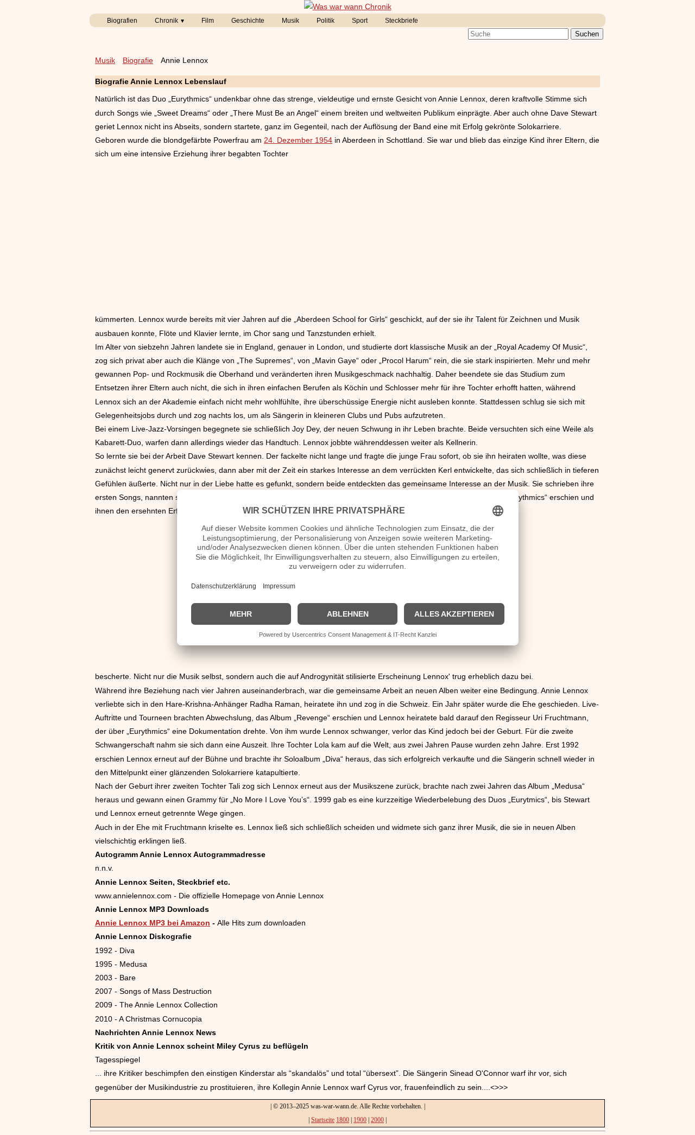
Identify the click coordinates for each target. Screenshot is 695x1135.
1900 (360, 1120)
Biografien (122, 20)
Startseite (322, 1120)
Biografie (138, 60)
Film (207, 20)
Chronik (166, 20)
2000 (377, 1120)
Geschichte (247, 20)
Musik (290, 20)
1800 (342, 1120)
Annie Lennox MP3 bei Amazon (152, 922)
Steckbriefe (401, 20)
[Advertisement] (347, 237)
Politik (325, 20)
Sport (360, 20)
